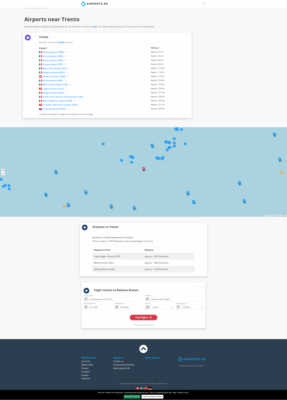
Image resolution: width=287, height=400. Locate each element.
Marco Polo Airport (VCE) (54, 68)
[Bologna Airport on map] (66, 92)
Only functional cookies (152, 397)
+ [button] (3, 170)
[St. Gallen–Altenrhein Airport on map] (79, 104)
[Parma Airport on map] (64, 80)
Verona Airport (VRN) (52, 56)
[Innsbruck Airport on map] (67, 76)
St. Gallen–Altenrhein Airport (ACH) (59, 104)
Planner (85, 368)
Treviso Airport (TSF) (52, 64)
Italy (30, 8)
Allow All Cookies (132, 397)
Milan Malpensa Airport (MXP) (57, 100)
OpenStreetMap (275, 216)
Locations (85, 371)
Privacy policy (119, 364)
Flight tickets (87, 364)
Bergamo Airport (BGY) (53, 72)
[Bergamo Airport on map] (67, 72)
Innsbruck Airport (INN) (54, 76)
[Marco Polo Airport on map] (68, 68)
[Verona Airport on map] (65, 56)
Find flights (141, 317)
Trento (61, 42)
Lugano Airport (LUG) (53, 88)
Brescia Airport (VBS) (52, 60)
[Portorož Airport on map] (67, 108)
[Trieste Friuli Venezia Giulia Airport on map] (84, 96)
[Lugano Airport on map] (65, 88)
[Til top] (143, 351)
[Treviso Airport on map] (64, 64)
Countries (85, 361)
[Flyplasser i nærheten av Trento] (146, 388)
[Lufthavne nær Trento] (137, 388)
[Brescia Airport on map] (64, 60)
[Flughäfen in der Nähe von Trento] (150, 388)
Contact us (118, 361)
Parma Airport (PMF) (52, 80)
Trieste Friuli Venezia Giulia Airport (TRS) (62, 96)
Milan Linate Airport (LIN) (55, 84)
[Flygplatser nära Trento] (142, 388)
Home (26, 8)
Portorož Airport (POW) (53, 108)
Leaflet (267, 216)
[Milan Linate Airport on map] (69, 84)
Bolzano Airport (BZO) (53, 52)
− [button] (3, 173)
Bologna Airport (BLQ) (53, 92)
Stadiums (85, 378)
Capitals (85, 375)
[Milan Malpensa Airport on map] (74, 100)
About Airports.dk (121, 368)
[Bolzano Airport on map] (66, 52)
